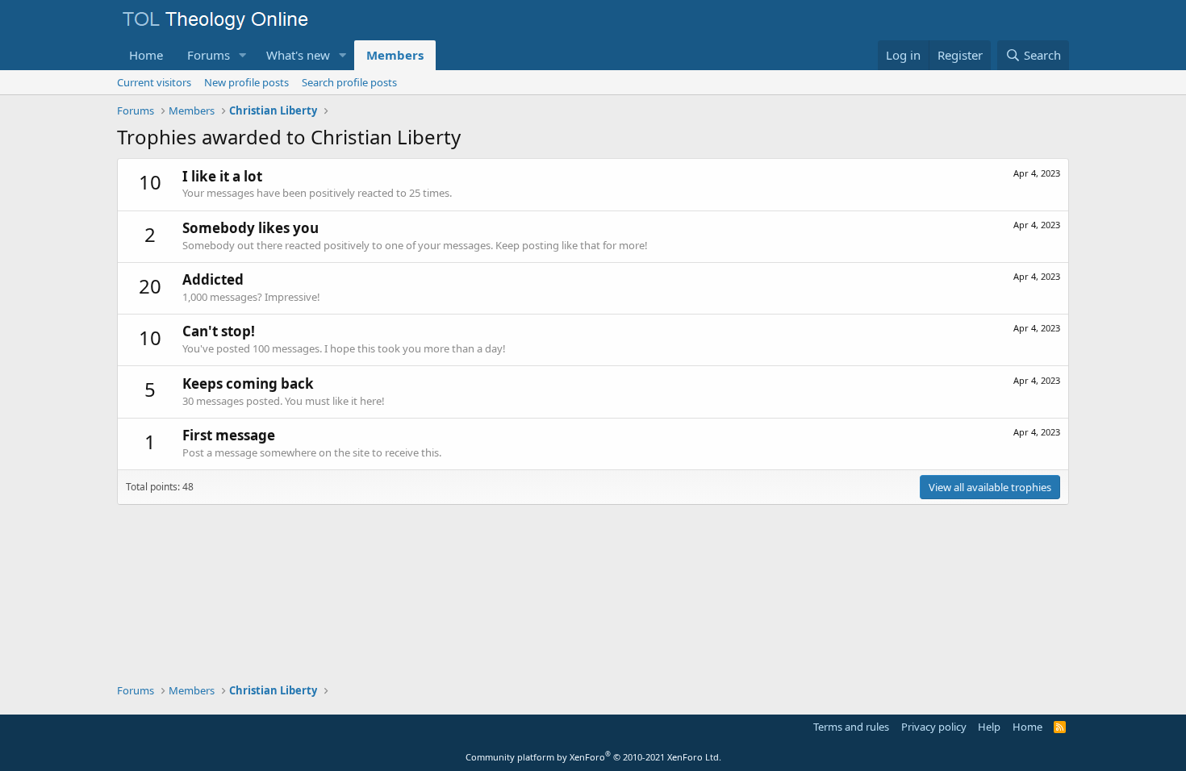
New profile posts (246, 82)
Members (395, 55)
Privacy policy (934, 726)
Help (989, 726)
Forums (208, 55)
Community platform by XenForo (593, 757)
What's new (298, 55)
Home (146, 55)
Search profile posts (349, 82)
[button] (243, 55)
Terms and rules (851, 726)
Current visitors (154, 82)
